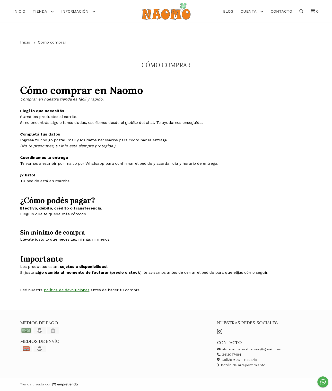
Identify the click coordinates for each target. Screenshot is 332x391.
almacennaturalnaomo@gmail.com (251, 349)
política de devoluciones (66, 290)
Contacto (281, 11)
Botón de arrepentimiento (242, 365)
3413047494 (231, 354)
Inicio (19, 11)
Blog (228, 11)
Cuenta (249, 11)
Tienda (40, 11)
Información (75, 11)
